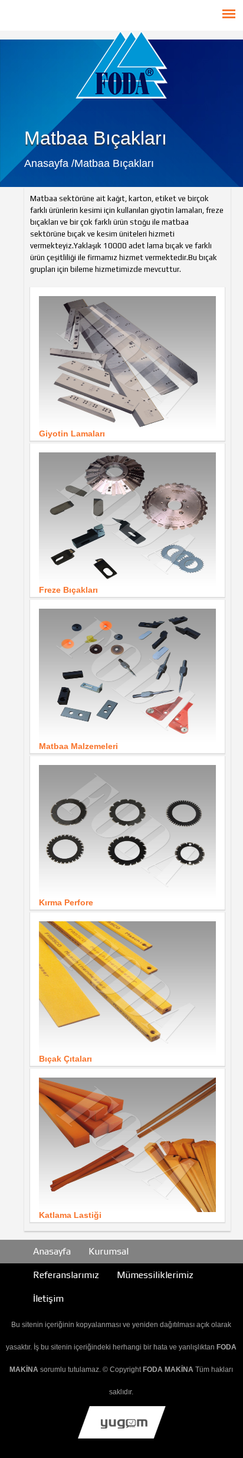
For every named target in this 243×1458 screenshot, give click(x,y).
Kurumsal (108, 1251)
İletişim (48, 1298)
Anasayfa (52, 1251)
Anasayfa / (49, 163)
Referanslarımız (66, 1274)
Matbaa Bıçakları (114, 163)
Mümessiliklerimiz (155, 1274)
